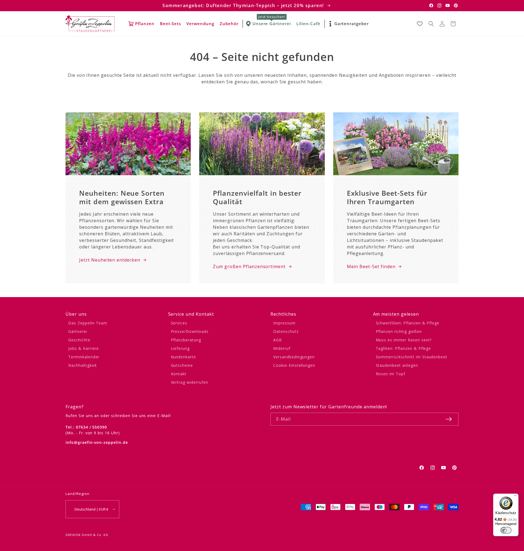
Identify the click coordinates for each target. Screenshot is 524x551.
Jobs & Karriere (83, 348)
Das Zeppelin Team (87, 323)
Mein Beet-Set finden (371, 266)
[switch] (506, 530)
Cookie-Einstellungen (294, 365)
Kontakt (179, 373)
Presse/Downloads (190, 331)
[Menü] (515, 497)
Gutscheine (182, 365)
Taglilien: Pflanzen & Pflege (403, 348)
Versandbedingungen (294, 356)
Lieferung (180, 348)
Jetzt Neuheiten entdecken (109, 260)
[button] (431, 23)
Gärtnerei (77, 331)
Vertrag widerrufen (189, 382)
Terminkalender (83, 356)
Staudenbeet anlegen (397, 365)
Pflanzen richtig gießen (399, 331)
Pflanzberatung (186, 339)
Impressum (284, 323)
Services (179, 323)
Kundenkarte (183, 356)
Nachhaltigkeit (82, 365)
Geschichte (79, 339)
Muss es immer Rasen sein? (403, 339)
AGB (277, 339)
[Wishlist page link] (419, 24)
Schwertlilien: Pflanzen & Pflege (408, 323)
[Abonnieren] (448, 419)
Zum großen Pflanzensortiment (249, 266)
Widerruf (281, 348)
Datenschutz (286, 331)
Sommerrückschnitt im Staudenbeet (412, 356)
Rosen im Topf (390, 373)
